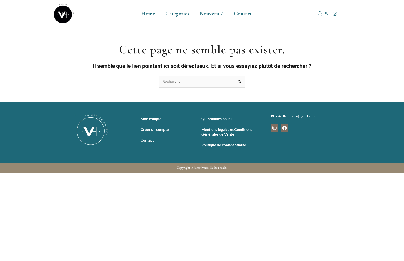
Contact (243, 13)
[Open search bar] (320, 13)
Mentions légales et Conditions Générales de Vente (226, 131)
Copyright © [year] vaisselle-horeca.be (202, 168)
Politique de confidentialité (223, 145)
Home (148, 13)
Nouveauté (212, 13)
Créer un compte (155, 129)
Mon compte (151, 118)
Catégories (177, 13)
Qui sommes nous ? (217, 118)
